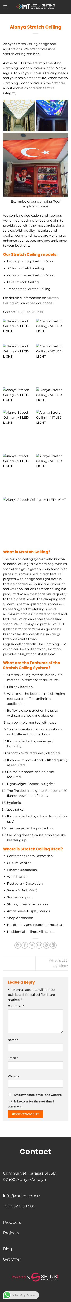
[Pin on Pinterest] (46, 945)
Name (13, 1040)
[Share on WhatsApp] (17, 945)
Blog (7, 1248)
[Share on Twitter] (32, 945)
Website (13, 1076)
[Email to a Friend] (39, 945)
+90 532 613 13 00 (31, 312)
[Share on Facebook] (24, 945)
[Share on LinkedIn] (53, 945)
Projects (11, 1232)
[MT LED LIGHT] (35, 6)
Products (12, 1222)
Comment (16, 1006)
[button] (5, 7)
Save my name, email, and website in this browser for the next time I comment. (35, 1100)
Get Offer (12, 1259)
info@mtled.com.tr (21, 1195)
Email (13, 1058)
